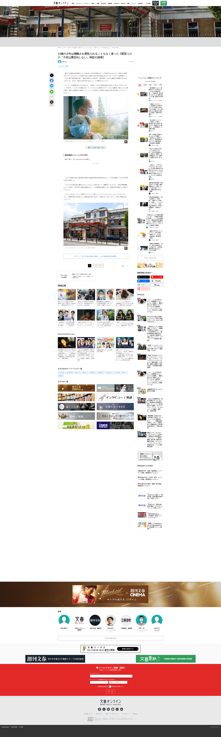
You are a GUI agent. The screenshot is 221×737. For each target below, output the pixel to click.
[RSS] (121, 709)
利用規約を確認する (102, 686)
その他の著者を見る (110, 638)
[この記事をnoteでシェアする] (51, 97)
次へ (123, 266)
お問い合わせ (99, 713)
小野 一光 (152, 130)
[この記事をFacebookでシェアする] (51, 80)
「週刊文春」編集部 (154, 145)
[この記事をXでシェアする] (51, 75)
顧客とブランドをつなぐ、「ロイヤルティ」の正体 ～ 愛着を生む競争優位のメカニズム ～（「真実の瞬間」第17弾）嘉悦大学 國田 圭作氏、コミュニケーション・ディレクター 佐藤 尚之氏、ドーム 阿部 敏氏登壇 (125, 355)
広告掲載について (88, 713)
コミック (133, 3)
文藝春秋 (109, 3)
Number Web (5, 727)
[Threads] (108, 709)
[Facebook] (99, 709)
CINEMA (123, 3)
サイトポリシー (125, 713)
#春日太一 (124, 372)
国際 (67, 66)
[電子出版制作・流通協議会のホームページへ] (90, 719)
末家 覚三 (64, 61)
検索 (149, 3)
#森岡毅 (61, 376)
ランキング (79, 3)
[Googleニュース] (112, 709)
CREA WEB (14, 727)
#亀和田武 (100, 372)
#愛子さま (85, 372)
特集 (92, 3)
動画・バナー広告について (112, 713)
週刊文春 (103, 3)
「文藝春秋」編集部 (154, 211)
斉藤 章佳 (152, 179)
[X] (103, 709)
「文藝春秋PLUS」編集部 (153, 227)
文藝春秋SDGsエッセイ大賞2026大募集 (104, 351)
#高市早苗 (61, 372)
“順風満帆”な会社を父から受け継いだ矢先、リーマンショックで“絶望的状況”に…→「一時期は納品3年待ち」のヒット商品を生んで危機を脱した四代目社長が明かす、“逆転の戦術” (67, 355)
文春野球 (140, 3)
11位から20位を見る (150, 258)
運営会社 (135, 713)
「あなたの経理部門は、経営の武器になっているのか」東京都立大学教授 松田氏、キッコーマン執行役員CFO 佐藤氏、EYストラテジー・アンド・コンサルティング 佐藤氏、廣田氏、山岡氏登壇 (86, 355)
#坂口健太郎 (69, 372)
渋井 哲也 (152, 161)
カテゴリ (86, 3)
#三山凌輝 (117, 372)
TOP (59, 47)
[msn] (117, 709)
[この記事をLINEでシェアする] (51, 92)
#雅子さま (77, 372)
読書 (128, 3)
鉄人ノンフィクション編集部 (156, 100)
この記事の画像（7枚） (97, 147)
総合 (154, 81)
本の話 (21, 727)
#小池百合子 (108, 372)
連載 (98, 3)
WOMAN (116, 3)
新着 (73, 3)
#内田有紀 (93, 372)
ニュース (64, 47)
